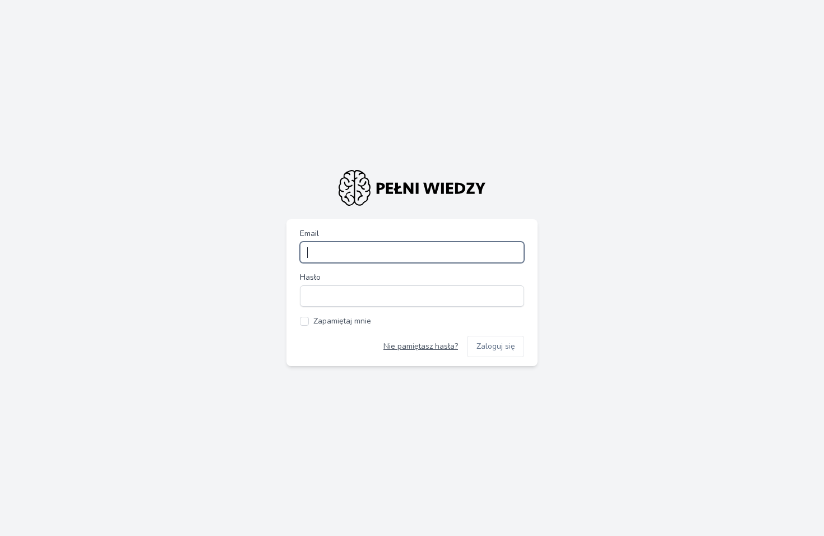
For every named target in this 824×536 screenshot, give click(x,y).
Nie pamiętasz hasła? (420, 346)
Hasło (310, 277)
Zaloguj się (495, 346)
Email (309, 233)
